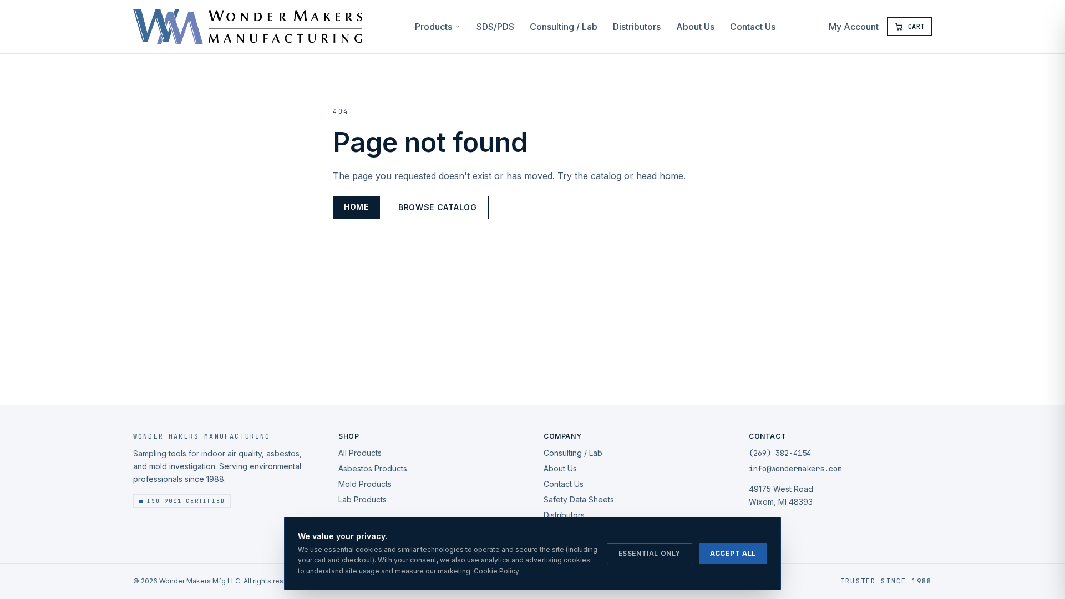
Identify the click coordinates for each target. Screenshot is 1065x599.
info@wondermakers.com (795, 469)
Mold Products (365, 484)
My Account (854, 26)
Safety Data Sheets (579, 499)
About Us (695, 26)
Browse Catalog (437, 207)
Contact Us (752, 26)
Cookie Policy (496, 571)
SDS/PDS (495, 26)
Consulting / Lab (563, 26)
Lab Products (362, 499)
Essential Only (649, 553)
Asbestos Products (372, 468)
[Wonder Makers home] (247, 26)
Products (433, 26)
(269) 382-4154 (780, 453)
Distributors (637, 26)
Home (356, 206)
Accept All (733, 553)
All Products (360, 453)
